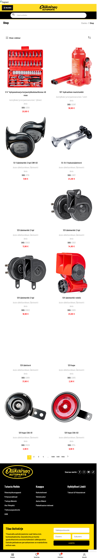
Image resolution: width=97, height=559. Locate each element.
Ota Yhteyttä (9, 505)
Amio (25, 103)
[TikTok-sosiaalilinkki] (93, 472)
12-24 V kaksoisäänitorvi (71, 162)
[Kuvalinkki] (17, 471)
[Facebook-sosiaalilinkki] (79, 472)
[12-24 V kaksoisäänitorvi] (71, 137)
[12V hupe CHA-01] (25, 407)
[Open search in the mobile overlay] (48, 15)
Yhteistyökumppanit (12, 493)
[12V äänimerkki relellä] (71, 272)
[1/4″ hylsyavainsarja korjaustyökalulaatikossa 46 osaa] (25, 67)
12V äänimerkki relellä (71, 297)
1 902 (63, 457)
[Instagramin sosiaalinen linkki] (84, 472)
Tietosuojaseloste (12, 510)
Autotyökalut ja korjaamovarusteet (22, 100)
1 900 (53, 457)
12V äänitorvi (25, 365)
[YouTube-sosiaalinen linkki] (89, 472)
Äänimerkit (34, 167)
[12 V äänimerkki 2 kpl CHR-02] (25, 137)
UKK (6, 514)
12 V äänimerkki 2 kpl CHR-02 (25, 162)
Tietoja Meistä (10, 501)
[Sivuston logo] (48, 7)
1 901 (57, 457)
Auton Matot (41, 501)
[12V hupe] (71, 340)
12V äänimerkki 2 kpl (25, 230)
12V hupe (71, 365)
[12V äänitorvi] (25, 340)
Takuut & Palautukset (76, 493)
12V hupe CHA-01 (25, 432)
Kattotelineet (41, 493)
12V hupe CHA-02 (71, 432)
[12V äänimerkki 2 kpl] (25, 205)
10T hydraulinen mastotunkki (71, 92)
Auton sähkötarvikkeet (21, 167)
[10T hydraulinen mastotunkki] (71, 67)
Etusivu (84, 23)
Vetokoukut (41, 497)
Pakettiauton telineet (44, 505)
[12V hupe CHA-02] (71, 407)
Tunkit (84, 97)
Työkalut (38, 100)
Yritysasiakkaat (10, 497)
